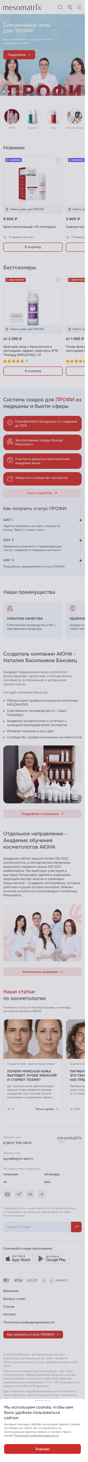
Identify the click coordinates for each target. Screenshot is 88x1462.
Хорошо (42, 1449)
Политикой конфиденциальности (36, 1435)
